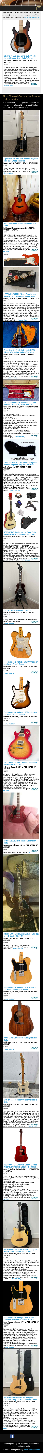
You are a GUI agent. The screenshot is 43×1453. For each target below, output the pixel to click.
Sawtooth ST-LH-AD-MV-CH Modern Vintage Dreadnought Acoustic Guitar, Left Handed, (20, 1166)
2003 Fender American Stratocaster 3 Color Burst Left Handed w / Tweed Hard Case (20, 404)
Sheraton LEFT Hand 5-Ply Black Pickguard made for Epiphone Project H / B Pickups (20, 464)
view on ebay (8, 85)
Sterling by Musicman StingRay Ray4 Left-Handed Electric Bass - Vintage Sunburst (20, 57)
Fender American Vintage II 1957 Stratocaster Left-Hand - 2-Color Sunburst (21, 713)
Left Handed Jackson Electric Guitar (17, 610)
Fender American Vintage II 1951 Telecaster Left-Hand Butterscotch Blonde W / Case (20, 1319)
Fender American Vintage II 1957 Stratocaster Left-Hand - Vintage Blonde (21, 663)
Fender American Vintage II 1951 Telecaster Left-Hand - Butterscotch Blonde (20, 988)
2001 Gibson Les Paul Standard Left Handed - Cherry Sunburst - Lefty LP (21, 764)
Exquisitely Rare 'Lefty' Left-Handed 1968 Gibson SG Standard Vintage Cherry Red (19, 351)
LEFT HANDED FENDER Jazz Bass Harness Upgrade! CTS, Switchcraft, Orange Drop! (20, 295)
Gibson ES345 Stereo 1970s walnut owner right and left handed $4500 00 (21, 935)
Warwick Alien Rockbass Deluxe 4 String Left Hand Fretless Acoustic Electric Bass (20, 1251)
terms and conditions (31, 17)
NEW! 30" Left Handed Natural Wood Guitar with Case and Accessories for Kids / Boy (20, 533)
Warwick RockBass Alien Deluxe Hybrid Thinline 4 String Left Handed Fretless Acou (20, 1399)
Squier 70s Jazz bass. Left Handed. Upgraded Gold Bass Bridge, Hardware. (21, 160)
